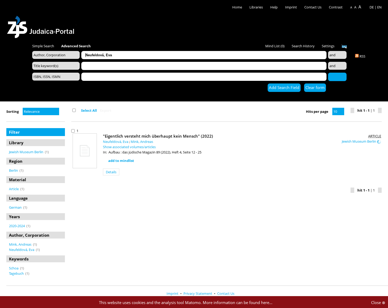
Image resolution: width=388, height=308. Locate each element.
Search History (303, 46)
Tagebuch (17, 273)
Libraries (256, 7)
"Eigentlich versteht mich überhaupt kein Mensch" (158, 136)
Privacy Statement (198, 293)
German (15, 207)
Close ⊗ (378, 302)
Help (274, 7)
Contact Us (313, 7)
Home (237, 7)
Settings (328, 46)
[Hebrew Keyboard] (344, 46)
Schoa (14, 268)
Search (337, 76)
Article (14, 188)
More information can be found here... (237, 302)
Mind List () (275, 46)
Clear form (315, 87)
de (372, 7)
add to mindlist (121, 160)
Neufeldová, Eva (22, 249)
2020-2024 (17, 225)
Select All (89, 110)
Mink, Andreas (20, 244)
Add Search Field (284, 87)
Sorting (12, 111)
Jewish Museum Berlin (26, 152)
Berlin (14, 170)
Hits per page (317, 111)
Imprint (291, 7)
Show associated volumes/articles (129, 146)
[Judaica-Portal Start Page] (42, 25)
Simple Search (43, 46)
